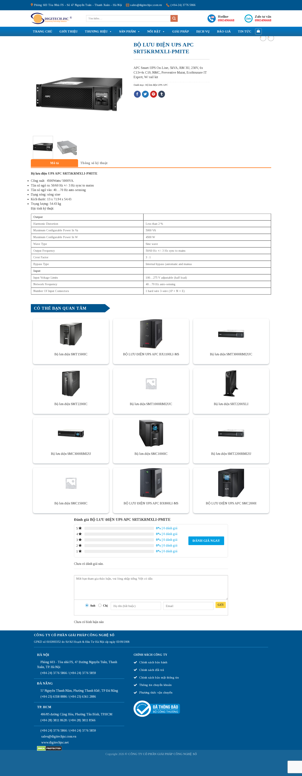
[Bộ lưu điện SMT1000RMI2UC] (151, 383)
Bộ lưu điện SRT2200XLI (231, 404)
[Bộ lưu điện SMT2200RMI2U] (231, 433)
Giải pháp (180, 31)
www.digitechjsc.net (55, 742)
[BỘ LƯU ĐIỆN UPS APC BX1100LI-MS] (151, 334)
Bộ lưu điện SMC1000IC (151, 453)
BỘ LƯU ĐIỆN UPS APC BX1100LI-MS (151, 354)
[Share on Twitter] (145, 94)
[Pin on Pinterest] (153, 94)
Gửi (221, 604)
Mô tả (54, 163)
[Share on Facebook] (137, 94)
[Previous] (37, 88)
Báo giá (224, 31)
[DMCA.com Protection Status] (49, 748)
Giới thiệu (68, 31)
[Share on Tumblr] (161, 94)
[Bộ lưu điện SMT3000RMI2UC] (231, 334)
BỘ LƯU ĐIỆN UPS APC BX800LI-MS (151, 503)
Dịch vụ (203, 31)
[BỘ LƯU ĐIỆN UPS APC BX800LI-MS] (151, 483)
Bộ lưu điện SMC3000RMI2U (71, 453)
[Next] (120, 88)
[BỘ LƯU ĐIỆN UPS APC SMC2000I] (231, 483)
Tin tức (244, 31)
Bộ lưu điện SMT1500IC (71, 354)
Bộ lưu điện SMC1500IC (71, 503)
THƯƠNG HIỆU (96, 31)
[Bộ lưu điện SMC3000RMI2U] (71, 433)
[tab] (54, 163)
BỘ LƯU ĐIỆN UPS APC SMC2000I (231, 503)
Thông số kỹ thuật (93, 163)
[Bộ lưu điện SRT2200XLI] (231, 383)
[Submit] (174, 18)
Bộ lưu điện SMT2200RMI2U (231, 453)
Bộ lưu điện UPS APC (156, 84)
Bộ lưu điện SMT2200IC (71, 404)
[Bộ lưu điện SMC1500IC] (71, 483)
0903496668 (226, 20)
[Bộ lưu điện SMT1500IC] (71, 334)
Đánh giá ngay (206, 540)
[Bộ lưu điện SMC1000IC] (151, 433)
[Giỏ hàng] (258, 31)
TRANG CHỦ (42, 31)
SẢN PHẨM (127, 31)
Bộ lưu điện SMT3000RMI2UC (231, 354)
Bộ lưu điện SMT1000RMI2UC (151, 404)
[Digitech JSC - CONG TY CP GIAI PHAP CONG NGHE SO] (51, 18)
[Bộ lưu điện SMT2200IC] (71, 383)
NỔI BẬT (154, 31)
